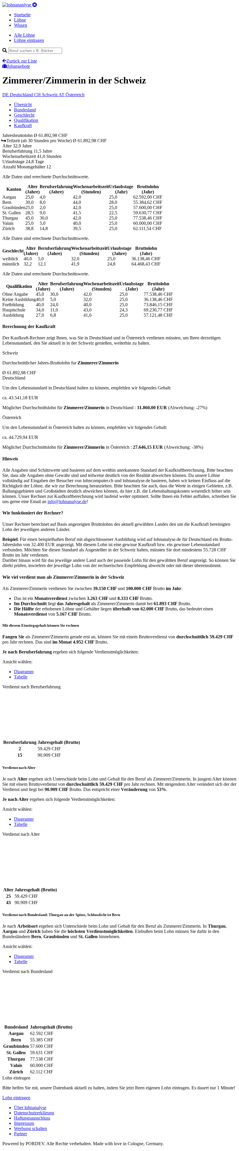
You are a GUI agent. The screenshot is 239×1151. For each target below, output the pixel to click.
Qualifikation (26, 120)
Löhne (20, 19)
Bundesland (25, 109)
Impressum (24, 1123)
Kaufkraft (23, 125)
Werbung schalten (30, 1128)
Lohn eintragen (16, 1097)
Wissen (20, 25)
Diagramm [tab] (24, 671)
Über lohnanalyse (30, 1107)
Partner (20, 1133)
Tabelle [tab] (20, 676)
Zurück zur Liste (21, 60)
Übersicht (23, 104)
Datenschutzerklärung (34, 1112)
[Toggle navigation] (34, 4)
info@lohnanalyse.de (67, 501)
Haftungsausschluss (32, 1118)
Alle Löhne (24, 35)
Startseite (22, 14)
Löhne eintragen (29, 40)
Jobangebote (18, 66)
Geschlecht (24, 115)
